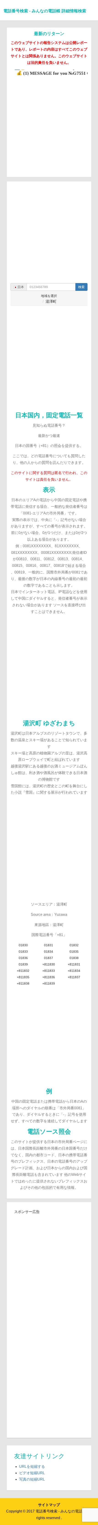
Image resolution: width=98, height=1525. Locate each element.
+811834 (74, 971)
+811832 (23, 971)
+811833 (48, 971)
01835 (74, 951)
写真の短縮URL (32, 1479)
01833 (23, 951)
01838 (74, 958)
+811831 (74, 964)
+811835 (23, 977)
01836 (23, 958)
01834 (48, 951)
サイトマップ (49, 1505)
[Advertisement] (49, 124)
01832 (74, 945)
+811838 (23, 983)
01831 (48, 945)
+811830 (48, 964)
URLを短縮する (32, 1466)
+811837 (74, 977)
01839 (23, 964)
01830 (23, 945)
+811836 (48, 977)
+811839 (48, 983)
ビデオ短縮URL (32, 1473)
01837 (48, 958)
